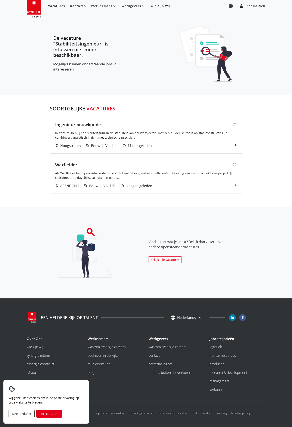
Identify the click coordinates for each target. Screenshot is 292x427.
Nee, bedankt (21, 414)
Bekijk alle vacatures (165, 260)
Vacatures (56, 6)
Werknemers (101, 6)
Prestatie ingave (161, 364)
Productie (216, 364)
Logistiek (215, 347)
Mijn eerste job (99, 364)
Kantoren (78, 6)
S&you (31, 372)
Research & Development (228, 372)
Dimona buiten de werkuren (170, 372)
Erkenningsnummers (141, 413)
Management (219, 381)
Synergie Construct (40, 364)
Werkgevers (131, 6)
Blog (91, 372)
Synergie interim (39, 355)
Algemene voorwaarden (110, 413)
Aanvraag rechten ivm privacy (234, 413)
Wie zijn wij (160, 6)
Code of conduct (202, 413)
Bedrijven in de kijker (104, 355)
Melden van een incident (173, 413)
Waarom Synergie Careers (106, 347)
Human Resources (222, 355)
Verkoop (215, 389)
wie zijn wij (35, 347)
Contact (154, 355)
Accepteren (49, 414)
